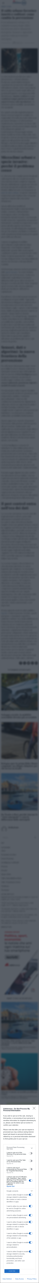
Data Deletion (7, 1279)
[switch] (30, 1153)
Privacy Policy (32, 1279)
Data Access (19, 1279)
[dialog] (19, 1194)
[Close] (35, 1109)
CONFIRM (12, 1271)
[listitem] (19, 1148)
